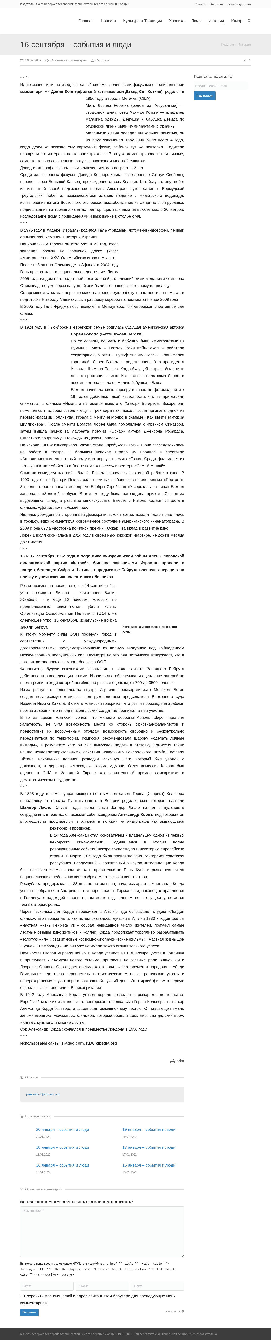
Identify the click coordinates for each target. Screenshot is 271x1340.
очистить (173, 1311)
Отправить (29, 1312)
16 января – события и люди (62, 1165)
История (244, 44)
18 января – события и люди (62, 1147)
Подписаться (204, 95)
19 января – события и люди (148, 1129)
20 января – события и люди (62, 1129)
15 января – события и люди (148, 1165)
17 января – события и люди (148, 1147)
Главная (227, 44)
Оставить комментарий (68, 60)
